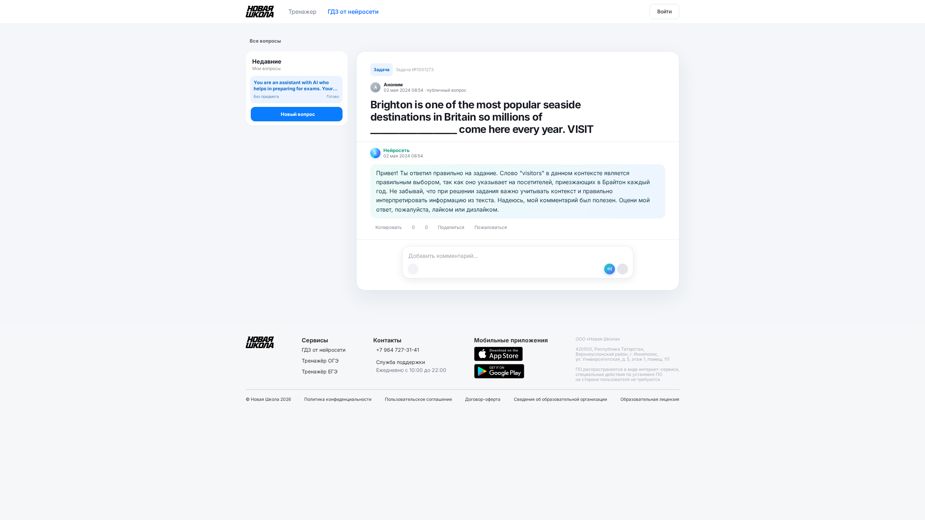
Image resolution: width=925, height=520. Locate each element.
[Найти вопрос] (335, 64)
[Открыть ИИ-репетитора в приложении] (609, 269)
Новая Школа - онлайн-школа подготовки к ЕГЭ (260, 10)
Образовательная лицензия (649, 399)
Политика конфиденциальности (337, 399)
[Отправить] (622, 269)
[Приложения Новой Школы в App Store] (498, 354)
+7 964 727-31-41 (397, 350)
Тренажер (302, 11)
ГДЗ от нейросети (353, 11)
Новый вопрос (298, 114)
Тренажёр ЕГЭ (319, 371)
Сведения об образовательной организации (560, 399)
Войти (664, 11)
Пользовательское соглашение (418, 399)
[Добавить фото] (413, 269)
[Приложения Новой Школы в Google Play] (499, 371)
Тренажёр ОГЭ (320, 361)
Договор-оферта (482, 399)
